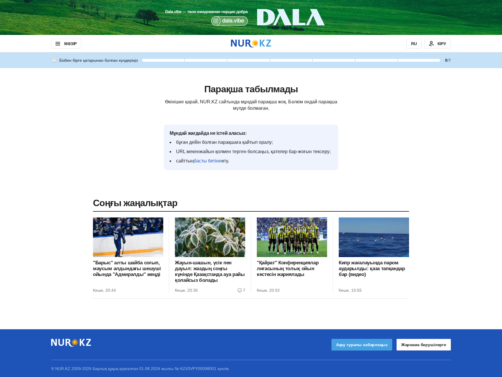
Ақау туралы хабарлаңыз (362, 344)
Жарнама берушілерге (423, 344)
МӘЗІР (70, 43)
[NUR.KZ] (251, 43)
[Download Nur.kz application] (251, 17)
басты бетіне (207, 160)
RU (414, 43)
